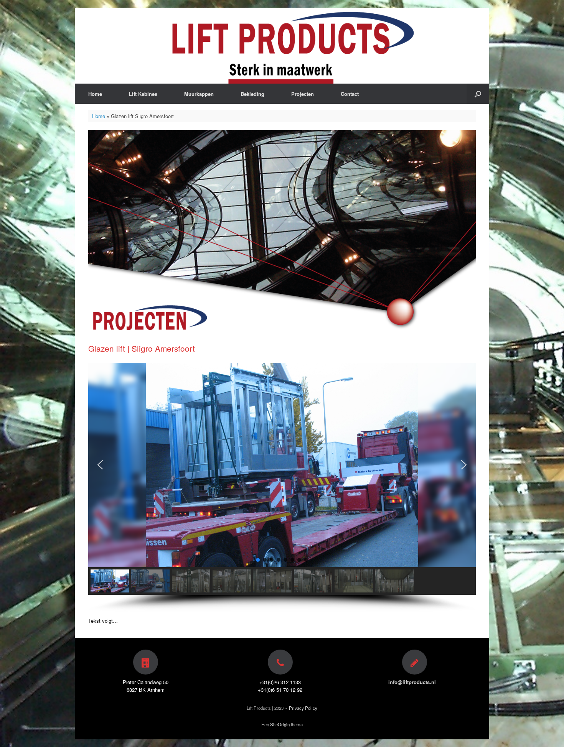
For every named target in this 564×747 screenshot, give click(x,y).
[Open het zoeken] (478, 94)
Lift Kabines (143, 93)
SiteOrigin (280, 724)
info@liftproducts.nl (412, 682)
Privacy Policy (303, 708)
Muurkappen (199, 93)
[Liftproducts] (282, 46)
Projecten (302, 93)
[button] (100, 465)
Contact (350, 93)
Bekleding (252, 93)
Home (95, 93)
